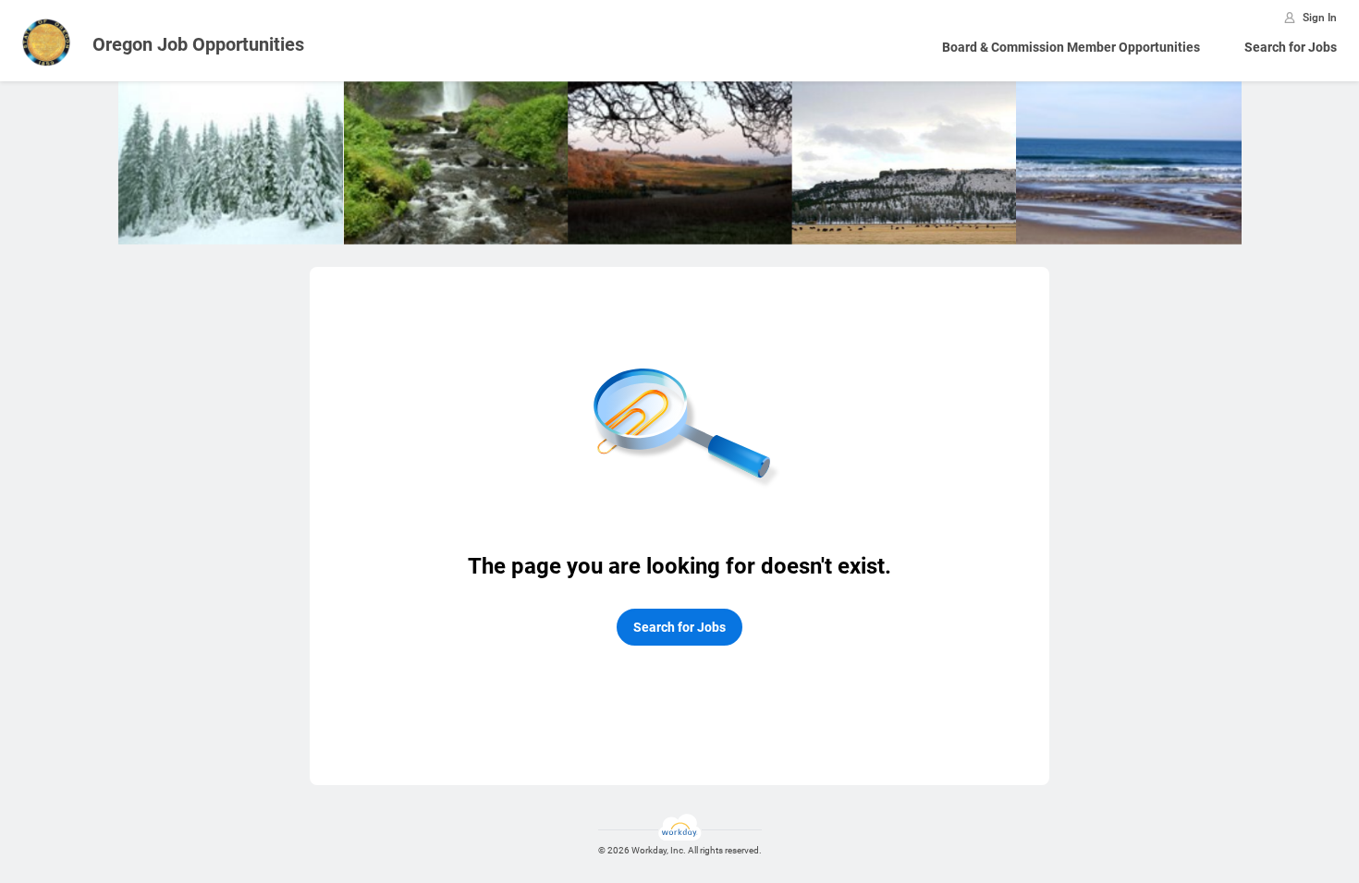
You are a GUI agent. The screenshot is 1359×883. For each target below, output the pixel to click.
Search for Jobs (1290, 47)
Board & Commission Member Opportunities (1071, 47)
